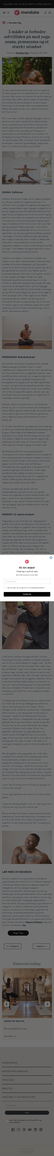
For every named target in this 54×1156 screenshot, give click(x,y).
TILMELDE (27, 594)
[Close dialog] (51, 557)
